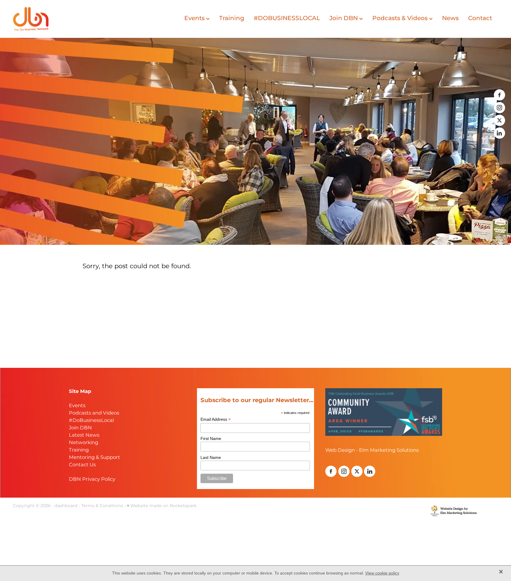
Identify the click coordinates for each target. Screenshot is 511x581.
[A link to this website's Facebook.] (499, 95)
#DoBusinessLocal (91, 421)
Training (231, 18)
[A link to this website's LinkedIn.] (499, 133)
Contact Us (82, 465)
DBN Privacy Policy (92, 479)
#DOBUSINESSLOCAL (287, 18)
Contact (480, 18)
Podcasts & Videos (400, 18)
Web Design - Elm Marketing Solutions (372, 450)
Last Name (210, 457)
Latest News (84, 435)
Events (195, 18)
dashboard (65, 505)
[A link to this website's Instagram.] (499, 107)
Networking (83, 443)
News (450, 18)
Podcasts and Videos (94, 413)
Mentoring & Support (94, 458)
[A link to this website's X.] (499, 120)
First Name (210, 438)
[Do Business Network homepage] (61, 19)
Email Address (215, 419)
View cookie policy (382, 573)
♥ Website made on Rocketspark (162, 505)
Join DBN (344, 18)
